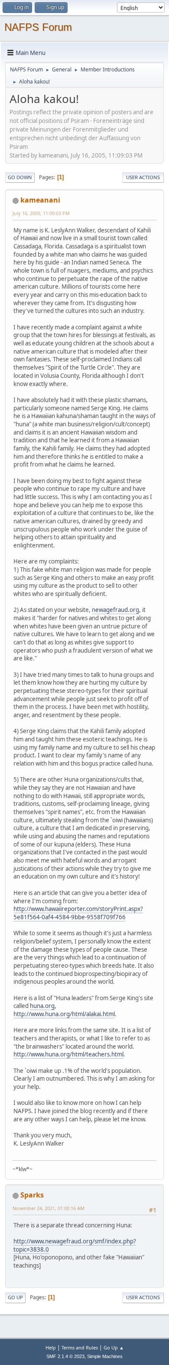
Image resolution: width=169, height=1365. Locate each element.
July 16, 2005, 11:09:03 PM (41, 213)
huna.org (42, 1006)
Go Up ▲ (114, 1347)
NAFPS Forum (38, 27)
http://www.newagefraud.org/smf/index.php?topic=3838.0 (74, 1245)
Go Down (20, 177)
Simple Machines (105, 1356)
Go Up (15, 1297)
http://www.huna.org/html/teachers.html (68, 1054)
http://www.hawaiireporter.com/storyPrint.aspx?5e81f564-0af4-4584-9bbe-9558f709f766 (78, 913)
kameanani (40, 200)
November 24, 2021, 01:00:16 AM (48, 1208)
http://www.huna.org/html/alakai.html (64, 1014)
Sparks (32, 1195)
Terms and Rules (80, 1347)
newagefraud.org (115, 610)
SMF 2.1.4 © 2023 (65, 1356)
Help (51, 1347)
